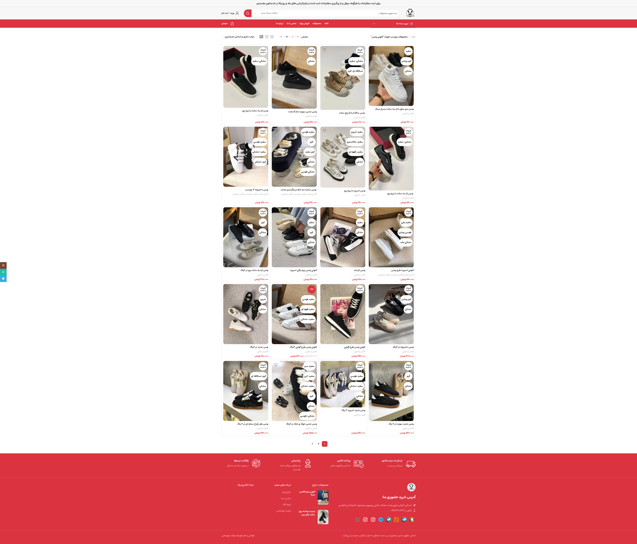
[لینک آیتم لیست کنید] (374, 510)
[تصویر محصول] (391, 76)
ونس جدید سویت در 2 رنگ (401, 424)
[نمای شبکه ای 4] (261, 37)
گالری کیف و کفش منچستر (305, 194)
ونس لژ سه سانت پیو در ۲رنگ (254, 270)
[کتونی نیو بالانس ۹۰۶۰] (323, 497)
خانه (413, 37)
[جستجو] (247, 13)
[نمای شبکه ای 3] (266, 37)
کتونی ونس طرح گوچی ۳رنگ (303, 347)
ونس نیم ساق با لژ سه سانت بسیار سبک (394, 109)
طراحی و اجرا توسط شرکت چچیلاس (237, 536)
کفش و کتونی (408, 113)
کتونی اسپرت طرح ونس (402, 270)
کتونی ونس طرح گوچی (354, 347)
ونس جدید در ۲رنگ (259, 347)
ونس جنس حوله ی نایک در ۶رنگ (301, 424)
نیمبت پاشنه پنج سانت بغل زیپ (307, 513)
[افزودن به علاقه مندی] (373, 49)
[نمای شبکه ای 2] (272, 37)
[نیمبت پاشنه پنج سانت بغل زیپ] (323, 517)
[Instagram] (373, 519)
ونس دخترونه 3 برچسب (256, 190)
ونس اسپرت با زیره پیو (354, 191)
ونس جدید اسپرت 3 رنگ (353, 410)
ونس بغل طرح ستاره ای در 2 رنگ (252, 424)
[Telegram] (380, 519)
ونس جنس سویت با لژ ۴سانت (302, 112)
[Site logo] (410, 13)
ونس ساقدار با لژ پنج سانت (352, 113)
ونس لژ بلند (359, 270)
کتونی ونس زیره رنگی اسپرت (303, 270)
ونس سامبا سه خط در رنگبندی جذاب (299, 190)
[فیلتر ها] (624, 167)
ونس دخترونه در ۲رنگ (403, 347)
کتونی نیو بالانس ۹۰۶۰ (307, 493)
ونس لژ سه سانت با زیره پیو (255, 111)
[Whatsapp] (357, 519)
